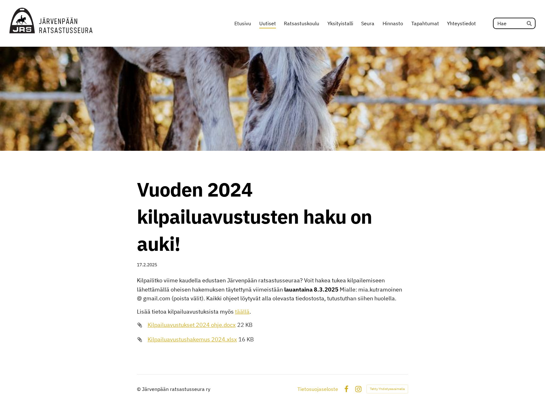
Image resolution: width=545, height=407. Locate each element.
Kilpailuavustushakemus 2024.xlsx (192, 339)
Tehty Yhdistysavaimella (387, 389)
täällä (242, 311)
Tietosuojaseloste (317, 389)
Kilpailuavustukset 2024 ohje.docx (192, 324)
